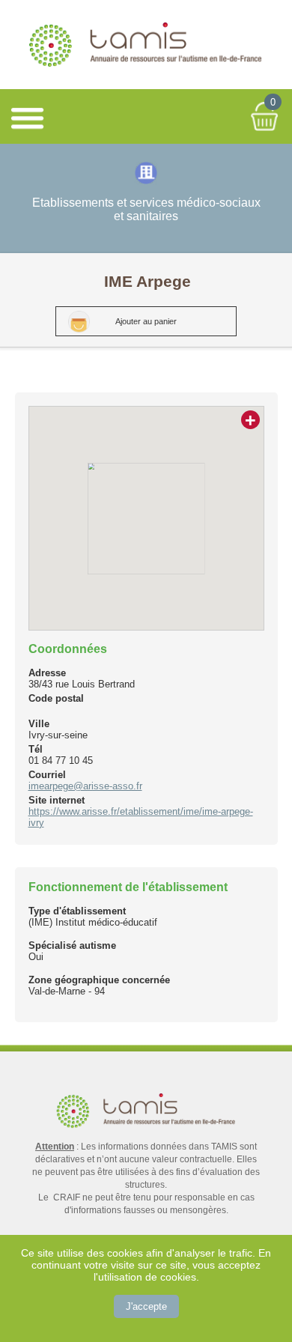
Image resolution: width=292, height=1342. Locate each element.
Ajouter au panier (146, 321)
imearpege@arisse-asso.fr (85, 786)
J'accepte (146, 1306)
